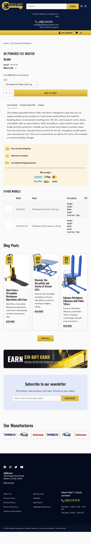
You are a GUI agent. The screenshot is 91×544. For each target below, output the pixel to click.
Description (12, 105)
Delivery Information (12, 511)
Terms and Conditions (47, 528)
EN (81, 6)
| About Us (42, 14)
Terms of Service (11, 506)
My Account (38, 494)
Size (5, 80)
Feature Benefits (28, 105)
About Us (7, 494)
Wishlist (36, 498)
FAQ (57, 16)
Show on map (9, 483)
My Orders (37, 502)
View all (45, 338)
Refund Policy (9, 502)
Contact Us (52, 14)
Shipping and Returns (42, 506)
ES (85, 6)
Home (35, 14)
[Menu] (81, 32)
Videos (41, 105)
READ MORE (10, 321)
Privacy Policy (9, 498)
